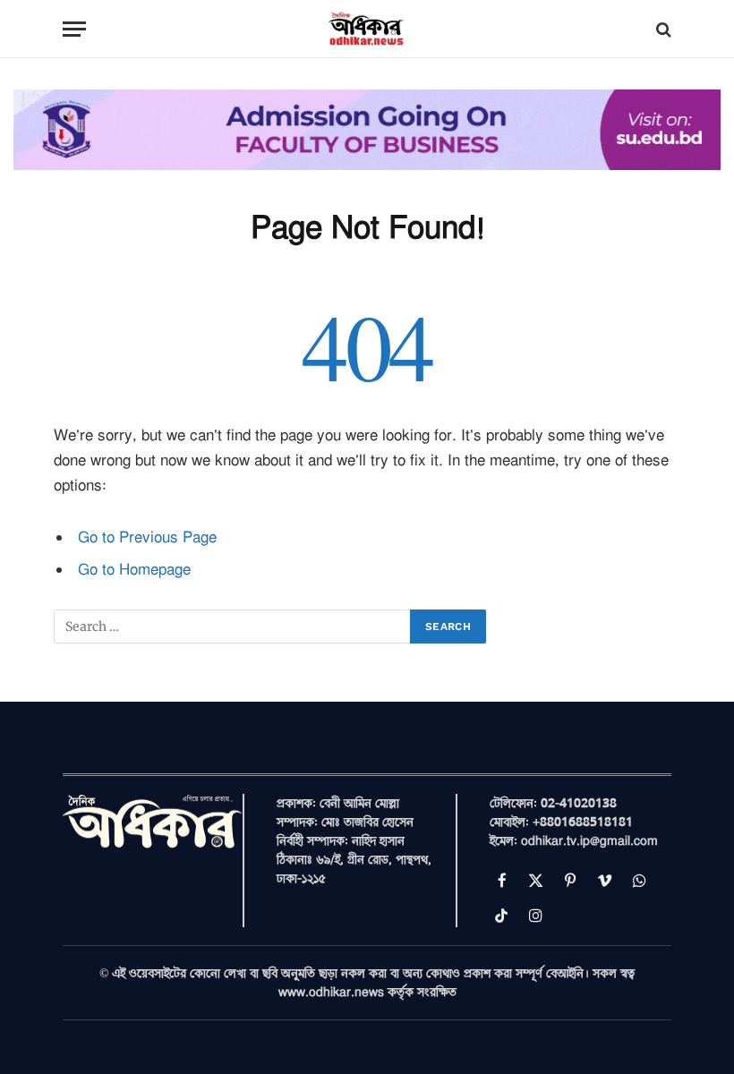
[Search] (662, 29)
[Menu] (74, 29)
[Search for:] (233, 626)
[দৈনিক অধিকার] (367, 29)
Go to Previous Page (147, 537)
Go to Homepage (134, 569)
